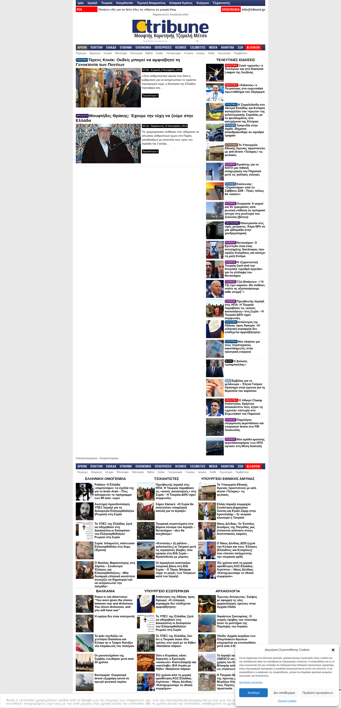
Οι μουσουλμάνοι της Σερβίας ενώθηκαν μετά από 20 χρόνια (114, 659)
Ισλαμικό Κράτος (181, 3)
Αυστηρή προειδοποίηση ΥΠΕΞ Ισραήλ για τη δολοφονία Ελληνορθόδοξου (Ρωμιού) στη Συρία (114, 509)
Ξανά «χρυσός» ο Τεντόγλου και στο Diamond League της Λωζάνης (244, 69)
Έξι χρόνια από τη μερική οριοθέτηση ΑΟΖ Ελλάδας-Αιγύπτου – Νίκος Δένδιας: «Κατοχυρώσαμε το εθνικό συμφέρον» (235, 569)
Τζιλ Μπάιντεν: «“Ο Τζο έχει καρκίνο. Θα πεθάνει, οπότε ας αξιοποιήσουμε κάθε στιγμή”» (245, 286)
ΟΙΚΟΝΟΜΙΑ (143, 47)
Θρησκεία (94, 53)
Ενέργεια (203, 3)
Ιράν (81, 3)
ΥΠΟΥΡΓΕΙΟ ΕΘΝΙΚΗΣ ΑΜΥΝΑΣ (228, 479)
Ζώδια (159, 53)
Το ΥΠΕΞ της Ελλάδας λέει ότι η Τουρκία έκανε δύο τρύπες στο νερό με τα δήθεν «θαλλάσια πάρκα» (176, 641)
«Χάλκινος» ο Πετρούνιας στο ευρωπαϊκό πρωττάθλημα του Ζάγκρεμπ (245, 88)
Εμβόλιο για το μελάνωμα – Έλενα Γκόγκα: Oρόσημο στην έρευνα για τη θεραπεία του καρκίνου (245, 385)
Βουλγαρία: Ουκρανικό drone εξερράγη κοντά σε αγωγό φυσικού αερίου (112, 678)
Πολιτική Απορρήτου (87, 458)
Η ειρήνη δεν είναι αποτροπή (115, 616)
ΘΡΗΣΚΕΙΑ (82, 115)
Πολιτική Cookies (287, 701)
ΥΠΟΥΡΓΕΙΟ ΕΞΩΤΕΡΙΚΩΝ (166, 591)
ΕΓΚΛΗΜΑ (126, 47)
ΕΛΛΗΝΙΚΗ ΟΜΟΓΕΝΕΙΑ (105, 479)
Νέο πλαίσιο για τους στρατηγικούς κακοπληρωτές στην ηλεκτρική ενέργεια (242, 346)
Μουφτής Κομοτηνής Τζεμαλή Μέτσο (170, 35)
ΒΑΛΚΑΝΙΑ (105, 591)
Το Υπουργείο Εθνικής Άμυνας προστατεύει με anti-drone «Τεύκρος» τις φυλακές (245, 150)
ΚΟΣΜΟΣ (180, 47)
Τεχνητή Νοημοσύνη (151, 3)
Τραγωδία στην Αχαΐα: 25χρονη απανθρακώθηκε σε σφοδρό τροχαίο (244, 130)
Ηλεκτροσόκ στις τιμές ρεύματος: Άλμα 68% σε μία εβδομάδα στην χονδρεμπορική (245, 228)
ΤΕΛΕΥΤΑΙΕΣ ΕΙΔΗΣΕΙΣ (235, 60)
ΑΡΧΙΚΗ (82, 47)
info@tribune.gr (253, 9)
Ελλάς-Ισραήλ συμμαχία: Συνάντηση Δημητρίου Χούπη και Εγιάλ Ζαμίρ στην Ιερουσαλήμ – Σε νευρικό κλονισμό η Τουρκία (236, 510)
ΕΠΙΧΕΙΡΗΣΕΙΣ (163, 47)
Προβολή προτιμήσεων (318, 692)
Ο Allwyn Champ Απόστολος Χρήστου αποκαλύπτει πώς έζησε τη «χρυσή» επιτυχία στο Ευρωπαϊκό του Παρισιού (244, 407)
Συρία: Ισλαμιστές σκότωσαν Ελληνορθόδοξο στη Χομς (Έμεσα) (115, 547)
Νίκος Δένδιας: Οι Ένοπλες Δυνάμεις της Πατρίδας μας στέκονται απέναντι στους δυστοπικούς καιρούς (236, 528)
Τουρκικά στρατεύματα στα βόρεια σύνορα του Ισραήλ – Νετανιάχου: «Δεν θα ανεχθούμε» (175, 528)
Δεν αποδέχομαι (284, 692)
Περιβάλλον (240, 53)
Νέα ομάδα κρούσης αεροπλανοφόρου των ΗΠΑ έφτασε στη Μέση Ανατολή (245, 443)
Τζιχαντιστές (221, 3)
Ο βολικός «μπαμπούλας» (236, 362)
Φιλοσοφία (121, 53)
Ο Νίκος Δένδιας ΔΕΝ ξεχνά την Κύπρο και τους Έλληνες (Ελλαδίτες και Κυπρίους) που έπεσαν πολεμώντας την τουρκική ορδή (237, 550)
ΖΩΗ (240, 47)
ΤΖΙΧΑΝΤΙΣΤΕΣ (166, 479)
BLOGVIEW (253, 47)
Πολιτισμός (136, 53)
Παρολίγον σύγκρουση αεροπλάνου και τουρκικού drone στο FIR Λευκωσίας (244, 425)
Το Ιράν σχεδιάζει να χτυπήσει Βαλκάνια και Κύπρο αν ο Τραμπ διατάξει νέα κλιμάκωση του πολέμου (114, 641)
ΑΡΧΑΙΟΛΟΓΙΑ (227, 591)
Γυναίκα (188, 53)
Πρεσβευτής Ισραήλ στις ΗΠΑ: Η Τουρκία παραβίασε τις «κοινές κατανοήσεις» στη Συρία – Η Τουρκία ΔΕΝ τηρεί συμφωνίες (244, 310)
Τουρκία (106, 3)
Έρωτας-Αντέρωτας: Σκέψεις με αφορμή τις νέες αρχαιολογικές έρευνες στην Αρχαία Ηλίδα (237, 601)
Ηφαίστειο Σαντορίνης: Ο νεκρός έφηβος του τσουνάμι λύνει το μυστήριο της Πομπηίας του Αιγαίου (237, 621)
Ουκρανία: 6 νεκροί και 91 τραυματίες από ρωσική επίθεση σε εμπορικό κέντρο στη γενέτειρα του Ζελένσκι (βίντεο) (245, 210)
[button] (333, 650)
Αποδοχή (253, 692)
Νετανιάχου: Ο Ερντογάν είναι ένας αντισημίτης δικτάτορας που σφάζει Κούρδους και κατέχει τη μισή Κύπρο (245, 249)
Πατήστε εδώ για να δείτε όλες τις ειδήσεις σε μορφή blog (137, 9)
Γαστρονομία (173, 53)
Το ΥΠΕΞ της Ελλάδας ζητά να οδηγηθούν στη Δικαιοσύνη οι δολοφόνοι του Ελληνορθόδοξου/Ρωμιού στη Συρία (113, 530)
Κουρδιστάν (124, 3)
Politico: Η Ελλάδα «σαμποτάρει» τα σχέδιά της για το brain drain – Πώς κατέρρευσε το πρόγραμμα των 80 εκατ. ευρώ (114, 491)
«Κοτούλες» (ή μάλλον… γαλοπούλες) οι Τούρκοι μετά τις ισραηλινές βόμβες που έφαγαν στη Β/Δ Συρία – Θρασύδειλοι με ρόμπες (176, 550)
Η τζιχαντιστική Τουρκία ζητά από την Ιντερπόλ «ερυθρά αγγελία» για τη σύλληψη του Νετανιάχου (243, 268)
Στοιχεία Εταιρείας (109, 458)
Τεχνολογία (224, 53)
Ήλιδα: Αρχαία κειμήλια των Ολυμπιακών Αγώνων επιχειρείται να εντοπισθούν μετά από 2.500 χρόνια (236, 641)
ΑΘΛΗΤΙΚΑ (227, 47)
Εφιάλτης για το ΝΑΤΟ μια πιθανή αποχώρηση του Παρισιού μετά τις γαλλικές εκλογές (243, 169)
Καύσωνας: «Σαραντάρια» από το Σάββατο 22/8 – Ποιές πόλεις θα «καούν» (244, 189)
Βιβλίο (149, 53)
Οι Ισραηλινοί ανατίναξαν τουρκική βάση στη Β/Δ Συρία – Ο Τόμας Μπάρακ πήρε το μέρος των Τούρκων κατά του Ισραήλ (176, 569)
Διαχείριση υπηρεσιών (250, 682)
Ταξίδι (211, 53)
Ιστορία (108, 53)
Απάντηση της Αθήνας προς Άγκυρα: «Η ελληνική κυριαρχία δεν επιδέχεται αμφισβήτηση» (243, 327)
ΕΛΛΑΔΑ (111, 47)
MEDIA (213, 47)
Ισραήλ (92, 3)
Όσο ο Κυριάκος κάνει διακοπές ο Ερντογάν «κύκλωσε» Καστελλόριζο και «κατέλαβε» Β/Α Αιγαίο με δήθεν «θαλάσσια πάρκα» (176, 662)
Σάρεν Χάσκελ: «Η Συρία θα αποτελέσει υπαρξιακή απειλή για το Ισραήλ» (174, 507)
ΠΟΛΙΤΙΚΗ (96, 47)
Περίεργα (81, 53)
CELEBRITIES (197, 47)
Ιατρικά (200, 53)
